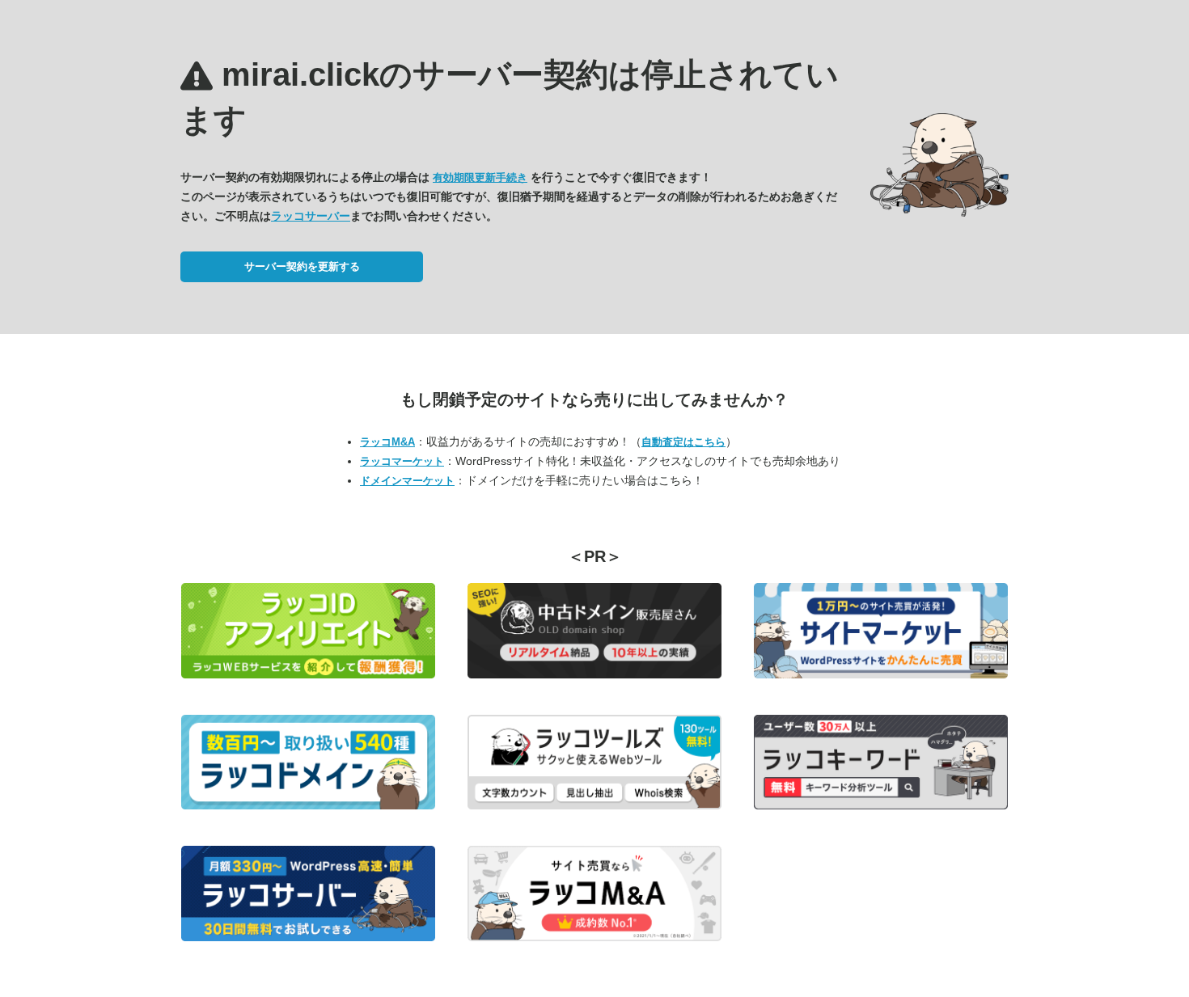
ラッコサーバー (310, 215)
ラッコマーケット (402, 461)
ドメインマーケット (407, 481)
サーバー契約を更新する (302, 266)
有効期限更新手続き (480, 177)
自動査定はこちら (683, 442)
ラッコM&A (387, 442)
